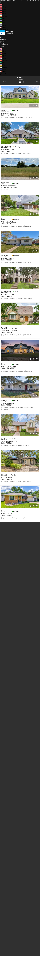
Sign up (2, 29)
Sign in (6, 29)
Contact (2, 46)
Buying (2, 43)
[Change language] (1, 4)
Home (1, 36)
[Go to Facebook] (0, 2)
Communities (3, 44)
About (1, 37)
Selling (1, 41)
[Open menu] (0, 75)
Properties (3, 39)
